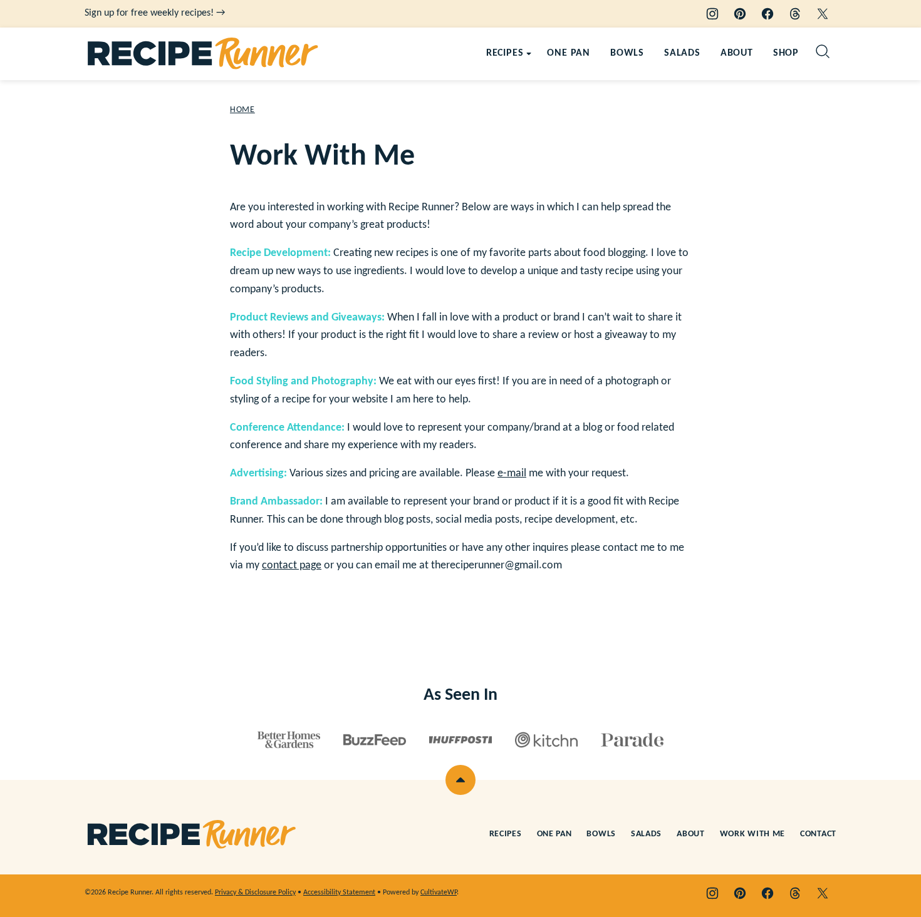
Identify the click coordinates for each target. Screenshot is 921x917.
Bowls (627, 53)
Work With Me (752, 834)
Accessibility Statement (339, 892)
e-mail (511, 473)
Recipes (505, 53)
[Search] (822, 51)
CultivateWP (438, 892)
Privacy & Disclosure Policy (255, 892)
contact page (291, 565)
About (737, 53)
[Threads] (795, 14)
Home (242, 110)
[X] (822, 14)
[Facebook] (767, 14)
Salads (682, 53)
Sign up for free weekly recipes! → (155, 13)
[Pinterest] (740, 14)
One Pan (568, 53)
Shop (786, 53)
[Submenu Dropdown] (529, 54)
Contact (818, 834)
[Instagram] (712, 14)
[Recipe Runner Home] (203, 54)
